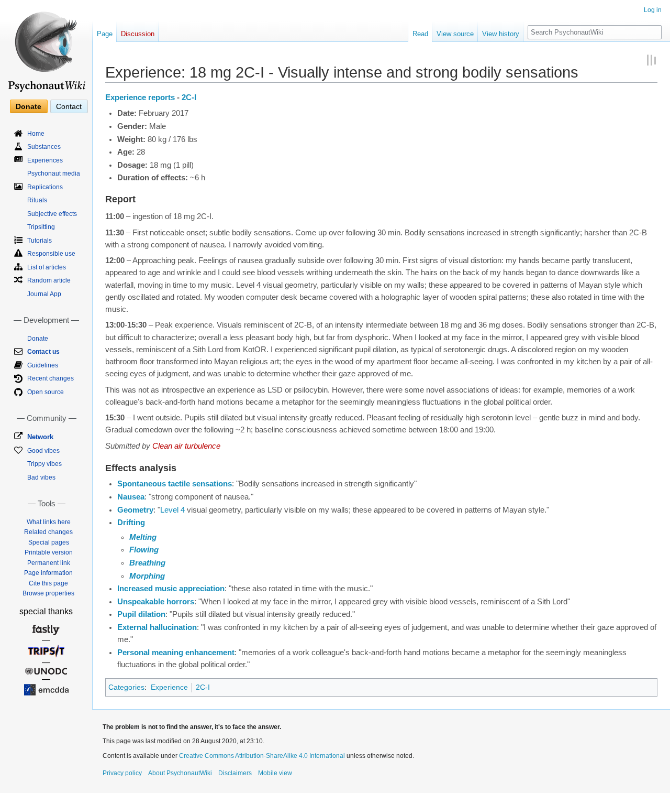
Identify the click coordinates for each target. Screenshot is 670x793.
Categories (126, 687)
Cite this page (48, 583)
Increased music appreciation (171, 588)
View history (500, 34)
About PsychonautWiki (180, 773)
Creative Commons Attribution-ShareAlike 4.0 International (262, 755)
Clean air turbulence (186, 446)
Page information (48, 573)
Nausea (130, 497)
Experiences (45, 160)
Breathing (147, 563)
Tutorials (39, 240)
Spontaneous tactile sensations (174, 484)
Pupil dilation (141, 614)
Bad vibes (41, 477)
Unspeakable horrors (155, 602)
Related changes (48, 532)
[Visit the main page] (46, 47)
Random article (49, 280)
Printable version (49, 552)
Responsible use (51, 253)
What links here (49, 522)
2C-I (189, 97)
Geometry (135, 510)
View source (455, 34)
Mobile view (275, 773)
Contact (69, 106)
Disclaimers (235, 773)
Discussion (137, 34)
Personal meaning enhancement (175, 652)
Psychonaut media (53, 173)
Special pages (48, 542)
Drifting (131, 522)
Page (105, 34)
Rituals (37, 200)
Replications (45, 187)
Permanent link (48, 563)
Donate (28, 106)
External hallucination (157, 627)
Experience (169, 687)
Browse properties (48, 593)
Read (420, 34)
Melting (143, 537)
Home (35, 133)
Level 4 (172, 510)
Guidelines (42, 365)
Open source (45, 392)
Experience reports (140, 97)
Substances (44, 146)
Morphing (147, 576)
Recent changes (50, 378)
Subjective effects (52, 214)
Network (40, 437)
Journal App (44, 294)
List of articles (46, 267)
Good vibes (43, 450)
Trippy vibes (44, 464)
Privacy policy (122, 773)
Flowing (144, 550)
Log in (653, 10)
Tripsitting (41, 227)
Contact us (43, 351)
